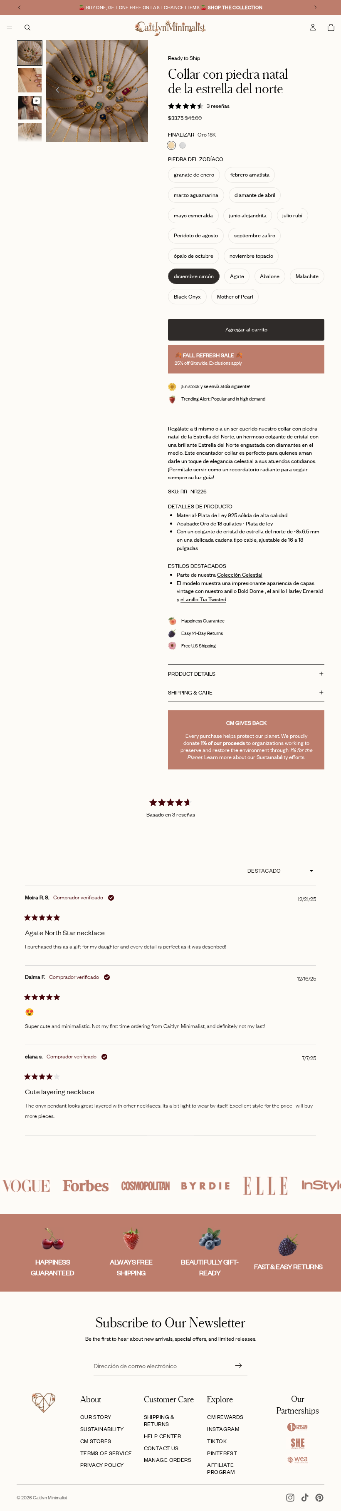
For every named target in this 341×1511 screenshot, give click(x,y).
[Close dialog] (243, 674)
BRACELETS (171, 852)
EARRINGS (170, 832)
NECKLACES (170, 873)
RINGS (170, 811)
